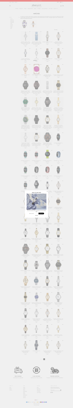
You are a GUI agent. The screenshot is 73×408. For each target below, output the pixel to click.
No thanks (36, 215)
